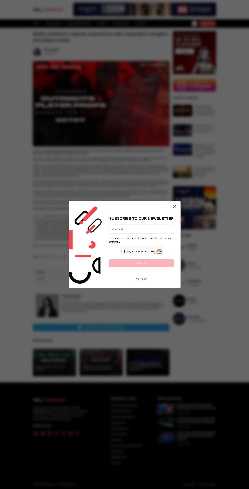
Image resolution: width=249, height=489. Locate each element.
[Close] (174, 206)
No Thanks (141, 279)
